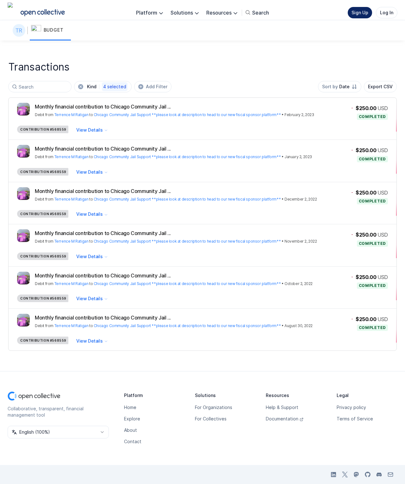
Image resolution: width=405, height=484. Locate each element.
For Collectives (211, 418)
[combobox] (339, 86)
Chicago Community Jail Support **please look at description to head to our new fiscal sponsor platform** (187, 114)
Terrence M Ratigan (71, 114)
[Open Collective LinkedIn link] (333, 474)
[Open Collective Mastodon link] (356, 474)
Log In (386, 12)
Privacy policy (351, 407)
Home (130, 407)
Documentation (282, 418)
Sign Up (360, 12)
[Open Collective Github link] (367, 474)
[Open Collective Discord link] (379, 474)
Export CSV (380, 86)
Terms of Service (355, 418)
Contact (132, 441)
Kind (106, 86)
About (130, 430)
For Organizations (213, 407)
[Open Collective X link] (344, 474)
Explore (132, 418)
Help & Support (282, 407)
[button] (50, 30)
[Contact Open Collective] (390, 474)
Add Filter (156, 86)
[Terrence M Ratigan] (20, 30)
